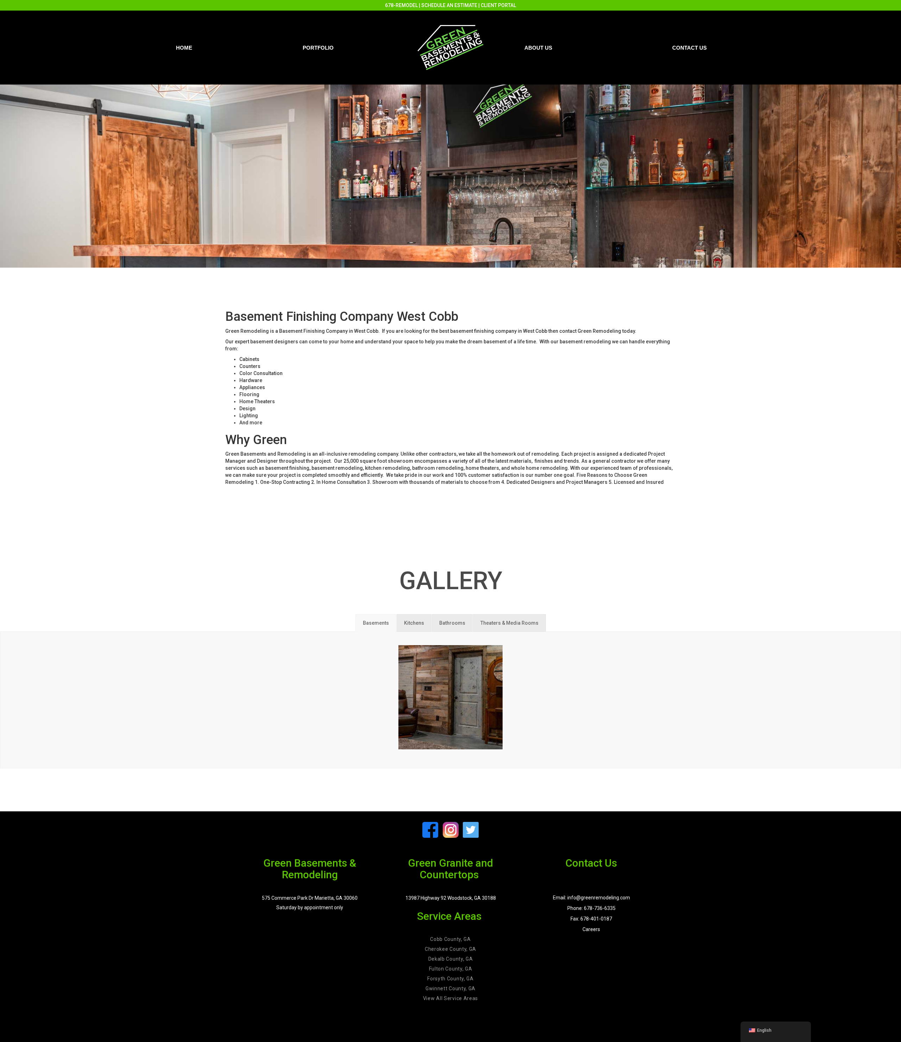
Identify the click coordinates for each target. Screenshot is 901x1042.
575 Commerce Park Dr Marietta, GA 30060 (310, 898)
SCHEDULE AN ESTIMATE (449, 5)
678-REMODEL (401, 5)
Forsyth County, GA (450, 978)
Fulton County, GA (450, 969)
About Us (538, 48)
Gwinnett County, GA (450, 988)
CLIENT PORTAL (498, 5)
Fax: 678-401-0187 (591, 919)
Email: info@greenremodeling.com (591, 897)
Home (184, 48)
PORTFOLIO (318, 48)
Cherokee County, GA (450, 949)
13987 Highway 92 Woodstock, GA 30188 (450, 898)
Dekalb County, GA (450, 959)
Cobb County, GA (450, 939)
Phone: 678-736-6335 (591, 908)
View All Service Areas (450, 998)
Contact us (689, 48)
